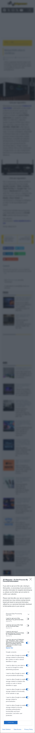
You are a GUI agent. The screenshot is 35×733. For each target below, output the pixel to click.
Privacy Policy (28, 729)
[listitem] (17, 614)
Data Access (17, 729)
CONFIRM (11, 722)
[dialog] (17, 654)
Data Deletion (6, 729)
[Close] (31, 580)
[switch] (27, 619)
